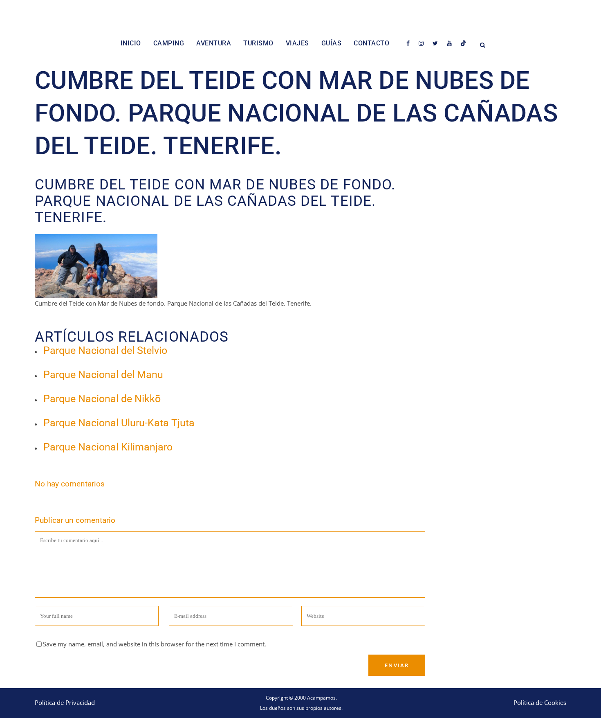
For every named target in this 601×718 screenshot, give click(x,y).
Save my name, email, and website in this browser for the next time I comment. (154, 644)
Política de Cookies (540, 702)
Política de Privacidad (65, 702)
